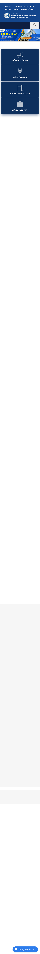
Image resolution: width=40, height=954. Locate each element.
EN (25, 6)
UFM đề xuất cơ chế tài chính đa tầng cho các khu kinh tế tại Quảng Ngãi (25, 330)
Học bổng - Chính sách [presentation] (13, 546)
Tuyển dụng (18, 6)
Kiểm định (8, 6)
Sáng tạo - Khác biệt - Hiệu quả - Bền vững (19, 9)
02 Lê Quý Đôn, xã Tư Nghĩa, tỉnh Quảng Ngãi (20, 931)
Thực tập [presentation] (8, 551)
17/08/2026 (6, 503)
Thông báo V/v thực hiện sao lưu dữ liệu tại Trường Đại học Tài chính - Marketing (19, 242)
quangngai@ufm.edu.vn (23, 936)
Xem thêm (19, 512)
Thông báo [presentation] (8, 537)
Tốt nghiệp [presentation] (8, 555)
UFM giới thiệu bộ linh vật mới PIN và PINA (19, 279)
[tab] (20, 537)
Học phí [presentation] (7, 542)
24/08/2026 (6, 401)
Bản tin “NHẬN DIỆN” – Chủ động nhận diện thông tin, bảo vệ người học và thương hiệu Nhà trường (19, 174)
